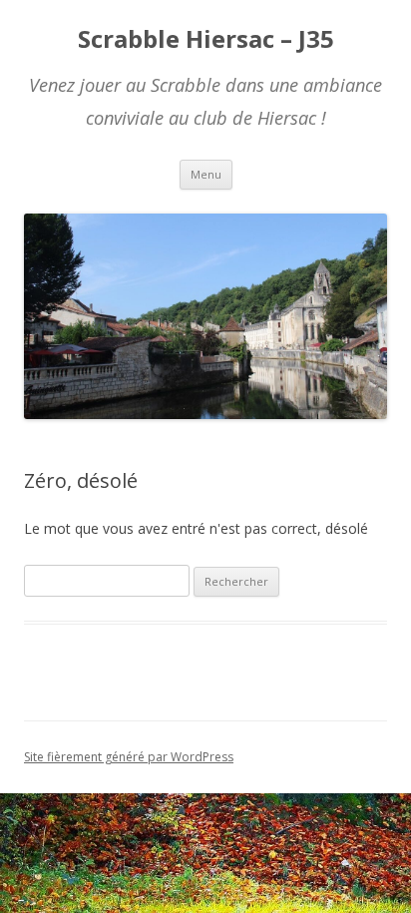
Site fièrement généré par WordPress (128, 756)
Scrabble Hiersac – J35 (206, 39)
